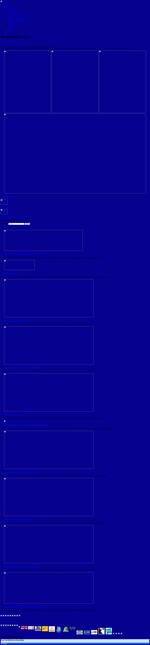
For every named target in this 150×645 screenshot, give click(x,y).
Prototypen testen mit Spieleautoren (17, 18)
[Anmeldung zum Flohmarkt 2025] (49, 515)
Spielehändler (11, 26)
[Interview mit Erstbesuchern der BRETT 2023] (49, 603)
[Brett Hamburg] (5, 1)
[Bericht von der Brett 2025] (49, 317)
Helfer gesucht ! (8, 31)
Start (5, 4)
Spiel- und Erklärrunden (14, 13)
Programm (7, 9)
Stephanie (14, 41)
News (5, 7)
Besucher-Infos (8, 6)
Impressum (7, 618)
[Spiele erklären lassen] (49, 411)
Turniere (10, 15)
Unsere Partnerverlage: (7, 613)
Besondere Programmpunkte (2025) (17, 20)
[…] (104, 257)
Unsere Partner (8, 23)
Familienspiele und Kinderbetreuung (18, 21)
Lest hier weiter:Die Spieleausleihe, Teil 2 (8, 196)
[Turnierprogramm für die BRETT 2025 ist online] (7, 421)
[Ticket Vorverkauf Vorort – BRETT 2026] (43, 250)
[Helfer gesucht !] (19, 269)
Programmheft (11, 10)
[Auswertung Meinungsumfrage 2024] (49, 468)
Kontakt (6, 32)
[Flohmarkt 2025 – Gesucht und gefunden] (49, 364)
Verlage (10, 28)
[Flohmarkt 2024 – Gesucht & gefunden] (49, 562)
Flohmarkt (10, 17)
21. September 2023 (6, 41)
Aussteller (10, 24)
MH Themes (28, 637)
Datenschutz (7, 620)
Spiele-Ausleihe (12, 12)
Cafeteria (6, 29)
